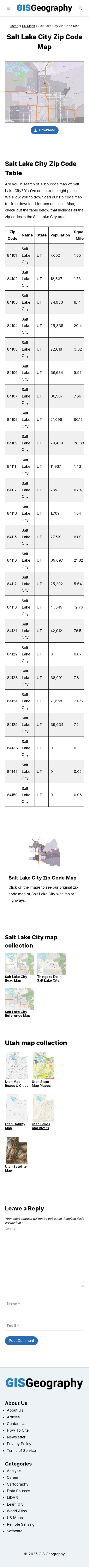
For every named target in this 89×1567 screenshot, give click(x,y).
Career (12, 1477)
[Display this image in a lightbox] (44, 852)
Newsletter (16, 1437)
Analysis (14, 1471)
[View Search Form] (80, 8)
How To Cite (18, 1430)
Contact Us (16, 1423)
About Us (15, 1410)
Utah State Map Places (41, 1084)
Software (14, 1531)
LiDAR (12, 1497)
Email (13, 1326)
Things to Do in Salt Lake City (49, 978)
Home (14, 26)
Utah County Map (15, 1126)
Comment (12, 1228)
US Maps (28, 26)
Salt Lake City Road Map (16, 978)
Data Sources (18, 1491)
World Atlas (17, 1511)
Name (13, 1304)
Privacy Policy (19, 1444)
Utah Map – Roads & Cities (16, 1084)
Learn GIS (15, 1504)
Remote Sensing (21, 1524)
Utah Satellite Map (16, 1168)
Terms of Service (21, 1450)
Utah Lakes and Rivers (41, 1126)
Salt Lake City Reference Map (17, 1014)
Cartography (17, 1484)
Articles (13, 1417)
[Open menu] (9, 8)
